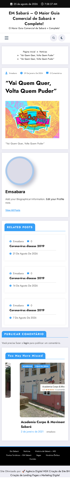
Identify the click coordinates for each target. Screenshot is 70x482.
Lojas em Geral (31, 366)
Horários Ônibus (53, 455)
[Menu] (7, 38)
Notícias (27, 451)
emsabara (13, 73)
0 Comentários (56, 73)
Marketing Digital (50, 475)
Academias (16, 366)
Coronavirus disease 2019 (27, 246)
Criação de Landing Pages (24, 475)
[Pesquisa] (53, 38)
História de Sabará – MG (45, 451)
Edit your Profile (55, 199)
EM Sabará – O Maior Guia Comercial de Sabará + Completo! (34, 18)
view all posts (12, 210)
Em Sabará (14, 451)
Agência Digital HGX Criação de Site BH (48, 471)
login (26, 343)
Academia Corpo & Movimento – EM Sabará (38, 424)
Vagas (38, 455)
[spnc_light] (61, 37)
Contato (33, 459)
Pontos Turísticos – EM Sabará (18, 455)
